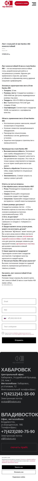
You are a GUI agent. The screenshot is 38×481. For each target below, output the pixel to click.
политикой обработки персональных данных (23, 334)
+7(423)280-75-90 (18, 431)
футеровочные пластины (25, 244)
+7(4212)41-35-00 (18, 394)
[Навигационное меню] (34, 4)
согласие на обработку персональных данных (19, 333)
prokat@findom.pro (11, 401)
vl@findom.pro (8, 438)
